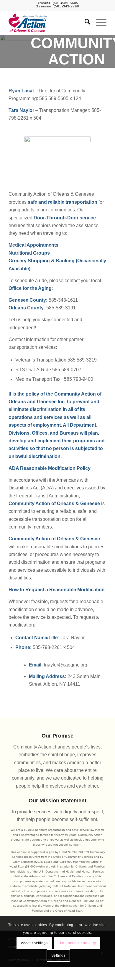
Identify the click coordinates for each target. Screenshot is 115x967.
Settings (58, 955)
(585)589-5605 (65, 3)
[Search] (84, 23)
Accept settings (34, 943)
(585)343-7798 (66, 6)
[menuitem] (84, 23)
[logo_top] (48, 23)
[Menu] (98, 23)
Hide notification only (77, 943)
